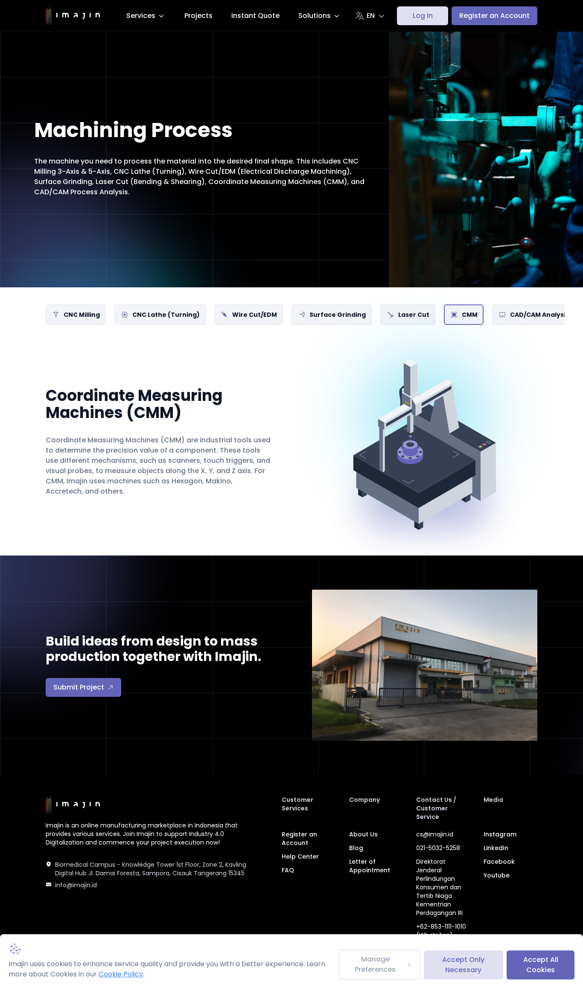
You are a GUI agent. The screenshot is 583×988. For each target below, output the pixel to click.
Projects (198, 15)
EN (371, 15)
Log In (423, 15)
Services (140, 15)
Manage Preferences (375, 964)
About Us (363, 834)
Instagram (500, 834)
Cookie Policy (121, 974)
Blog (356, 848)
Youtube (497, 875)
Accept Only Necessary (463, 965)
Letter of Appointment (369, 865)
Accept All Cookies (540, 965)
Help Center (300, 856)
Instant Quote (255, 15)
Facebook (499, 861)
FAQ (288, 870)
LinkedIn (496, 848)
